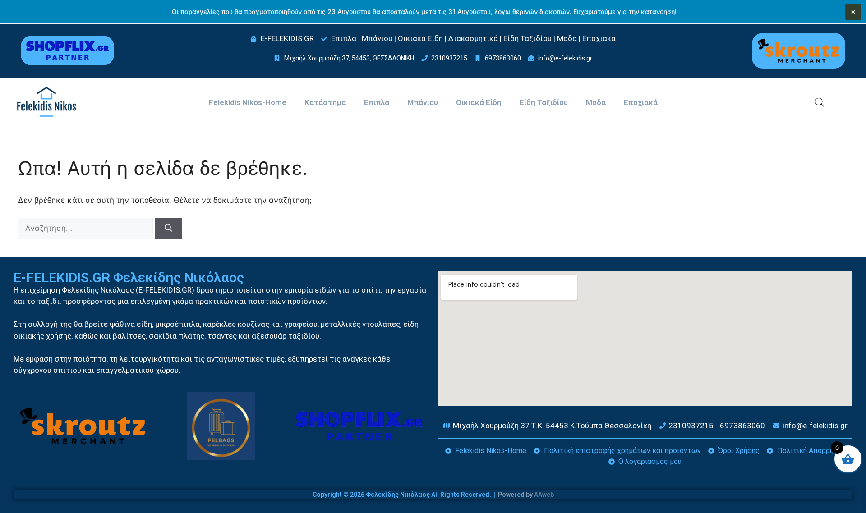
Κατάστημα (325, 102)
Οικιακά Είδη (479, 102)
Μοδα (596, 102)
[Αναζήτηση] (168, 228)
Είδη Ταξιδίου (544, 102)
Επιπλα (376, 102)
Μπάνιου (422, 102)
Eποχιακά (641, 102)
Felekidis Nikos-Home (247, 102)
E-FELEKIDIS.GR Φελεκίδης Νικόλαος (129, 277)
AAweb (544, 494)
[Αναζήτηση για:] (86, 228)
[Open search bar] (819, 102)
